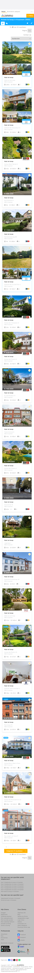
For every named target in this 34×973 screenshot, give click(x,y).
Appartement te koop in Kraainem (10, 898)
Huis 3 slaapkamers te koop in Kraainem (12, 886)
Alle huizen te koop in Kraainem (10, 891)
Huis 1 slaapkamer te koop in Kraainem (12, 882)
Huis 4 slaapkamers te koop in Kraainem (12, 887)
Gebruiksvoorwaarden (6, 966)
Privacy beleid (24, 966)
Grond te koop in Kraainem (8, 900)
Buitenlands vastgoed (13, 11)
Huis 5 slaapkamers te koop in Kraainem (12, 889)
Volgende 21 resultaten (14, 851)
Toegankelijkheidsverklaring (8, 971)
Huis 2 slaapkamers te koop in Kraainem (12, 884)
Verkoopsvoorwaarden (18, 968)
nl (31, 11)
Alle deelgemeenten (21, 969)
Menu (31, 16)
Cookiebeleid (16, 966)
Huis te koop (8, 77)
